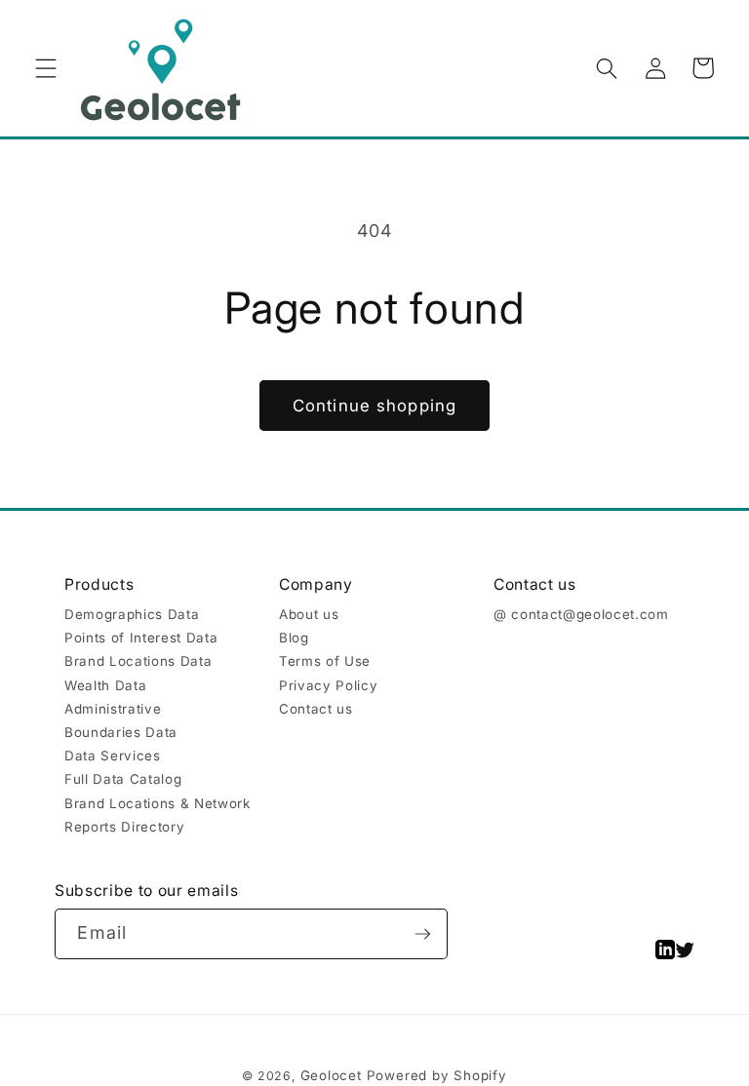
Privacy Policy (328, 685)
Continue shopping (374, 405)
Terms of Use (325, 661)
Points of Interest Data (140, 637)
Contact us (316, 709)
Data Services (112, 755)
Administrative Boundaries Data (120, 720)
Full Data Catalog (122, 779)
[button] (45, 68)
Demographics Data (131, 614)
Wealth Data (105, 685)
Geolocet (331, 1075)
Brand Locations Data (138, 661)
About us (308, 614)
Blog (294, 637)
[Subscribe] (423, 934)
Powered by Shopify (437, 1075)
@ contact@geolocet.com (581, 614)
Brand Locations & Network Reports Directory (157, 814)
